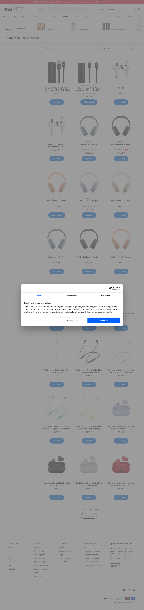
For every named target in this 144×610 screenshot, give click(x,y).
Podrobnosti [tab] (72, 296)
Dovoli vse (104, 320)
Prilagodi (70, 320)
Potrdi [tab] (38, 296)
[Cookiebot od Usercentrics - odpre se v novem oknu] (110, 288)
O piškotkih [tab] (105, 296)
